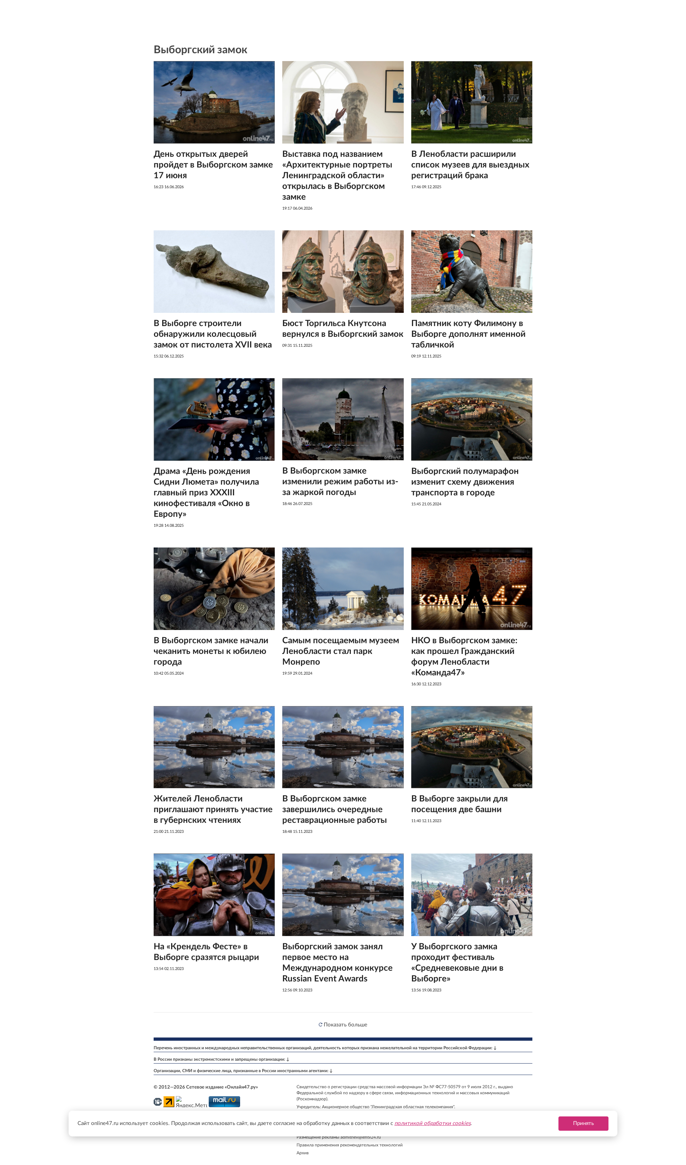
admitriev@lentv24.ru (360, 1137)
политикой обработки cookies (432, 1123)
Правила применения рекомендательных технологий (350, 1145)
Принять (583, 1123)
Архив (303, 1153)
